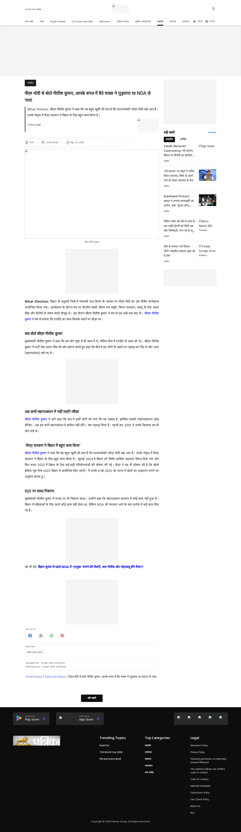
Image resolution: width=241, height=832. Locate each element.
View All (212, 132)
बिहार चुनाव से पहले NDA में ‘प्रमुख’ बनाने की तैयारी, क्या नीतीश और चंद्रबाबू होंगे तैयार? (90, 567)
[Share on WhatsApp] (51, 635)
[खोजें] (213, 9)
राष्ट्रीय (30, 83)
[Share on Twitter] (40, 635)
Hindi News (34, 677)
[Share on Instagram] (62, 635)
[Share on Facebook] (30, 635)
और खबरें (92, 698)
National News (55, 677)
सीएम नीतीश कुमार (36, 419)
